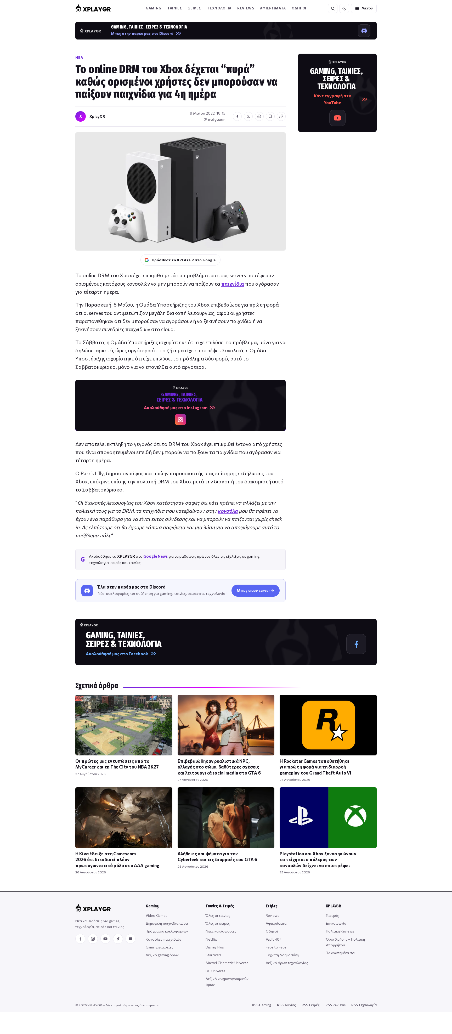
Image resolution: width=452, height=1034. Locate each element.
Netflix (211, 939)
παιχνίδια (232, 284)
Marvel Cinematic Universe (227, 962)
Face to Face (276, 947)
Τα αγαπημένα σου (341, 953)
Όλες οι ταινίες (218, 915)
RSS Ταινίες (286, 1005)
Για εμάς (332, 915)
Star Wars (214, 955)
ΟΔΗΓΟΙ (299, 8)
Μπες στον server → (255, 590)
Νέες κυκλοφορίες (221, 931)
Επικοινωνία (336, 923)
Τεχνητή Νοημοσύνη (282, 955)
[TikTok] (118, 939)
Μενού (367, 8)
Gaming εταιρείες (159, 947)
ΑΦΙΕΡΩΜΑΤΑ (273, 8)
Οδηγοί (272, 931)
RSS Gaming (261, 1005)
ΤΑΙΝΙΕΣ (174, 8)
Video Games (156, 915)
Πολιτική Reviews (340, 931)
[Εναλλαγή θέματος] (344, 8)
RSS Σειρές (311, 1005)
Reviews (245, 8)
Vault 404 (274, 939)
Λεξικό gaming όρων (162, 955)
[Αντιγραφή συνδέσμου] (281, 116)
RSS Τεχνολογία (364, 1005)
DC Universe (215, 971)
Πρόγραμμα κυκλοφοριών (167, 931)
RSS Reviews (335, 1005)
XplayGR (97, 116)
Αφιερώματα (276, 923)
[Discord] (130, 939)
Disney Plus (215, 947)
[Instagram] (93, 939)
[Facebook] (80, 939)
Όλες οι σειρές (218, 923)
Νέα (79, 57)
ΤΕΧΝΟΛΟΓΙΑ (219, 8)
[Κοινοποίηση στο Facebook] (237, 116)
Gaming (153, 8)
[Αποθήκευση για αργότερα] (270, 116)
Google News (155, 556)
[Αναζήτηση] (332, 8)
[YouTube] (105, 939)
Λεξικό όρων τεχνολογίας (287, 962)
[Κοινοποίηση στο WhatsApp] (259, 116)
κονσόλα (228, 511)
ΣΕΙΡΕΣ (194, 8)
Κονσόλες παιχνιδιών (164, 939)
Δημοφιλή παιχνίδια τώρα (167, 923)
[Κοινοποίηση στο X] (248, 116)
